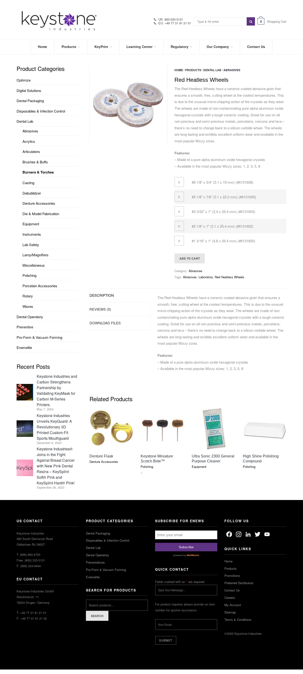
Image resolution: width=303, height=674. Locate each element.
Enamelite (24, 347)
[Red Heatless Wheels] (128, 104)
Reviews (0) (100, 309)
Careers (229, 597)
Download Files (105, 322)
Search (97, 616)
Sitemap (230, 612)
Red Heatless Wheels (229, 277)
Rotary (27, 295)
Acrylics (28, 141)
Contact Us (232, 590)
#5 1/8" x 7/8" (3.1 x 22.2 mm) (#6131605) (224, 196)
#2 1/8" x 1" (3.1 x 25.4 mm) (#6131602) (222, 226)
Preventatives (95, 562)
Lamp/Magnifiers (35, 254)
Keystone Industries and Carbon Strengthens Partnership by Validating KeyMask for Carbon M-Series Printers (57, 390)
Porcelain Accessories (39, 285)
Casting (28, 182)
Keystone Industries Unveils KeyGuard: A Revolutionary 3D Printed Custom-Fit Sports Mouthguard (54, 427)
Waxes (27, 306)
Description (101, 295)
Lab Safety (30, 244)
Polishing (29, 275)
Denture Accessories (38, 203)
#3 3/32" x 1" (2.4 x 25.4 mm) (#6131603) (223, 211)
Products (193, 70)
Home (178, 70)
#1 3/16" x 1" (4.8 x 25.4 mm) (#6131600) (223, 240)
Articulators (31, 151)
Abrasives (231, 70)
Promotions (232, 575)
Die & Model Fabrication (40, 213)
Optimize (24, 80)
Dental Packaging (30, 100)
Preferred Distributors (239, 583)
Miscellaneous (33, 265)
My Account (232, 605)
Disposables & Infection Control (41, 111)
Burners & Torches (38, 172)
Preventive (25, 326)
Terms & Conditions (237, 619)
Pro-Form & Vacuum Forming (39, 337)
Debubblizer (31, 193)
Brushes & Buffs (35, 161)
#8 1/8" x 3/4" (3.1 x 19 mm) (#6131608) (222, 182)
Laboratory (206, 277)
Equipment (30, 223)
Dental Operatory (30, 316)
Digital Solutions (29, 90)
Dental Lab (212, 70)
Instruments (31, 234)
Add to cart (189, 258)
